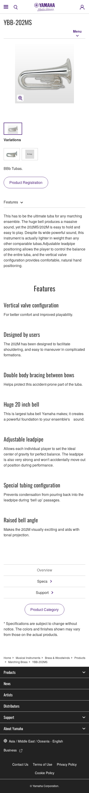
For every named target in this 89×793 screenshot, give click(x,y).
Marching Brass (18, 662)
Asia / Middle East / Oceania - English (36, 741)
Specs (42, 581)
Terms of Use (42, 764)
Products (79, 658)
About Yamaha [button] (13, 728)
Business (10, 750)
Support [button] (9, 717)
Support (42, 592)
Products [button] (10, 672)
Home (7, 658)
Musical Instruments (28, 658)
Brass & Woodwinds (57, 658)
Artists (8, 694)
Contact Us (20, 764)
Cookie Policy (44, 773)
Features (11, 202)
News (7, 683)
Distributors (11, 706)
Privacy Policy (67, 764)
